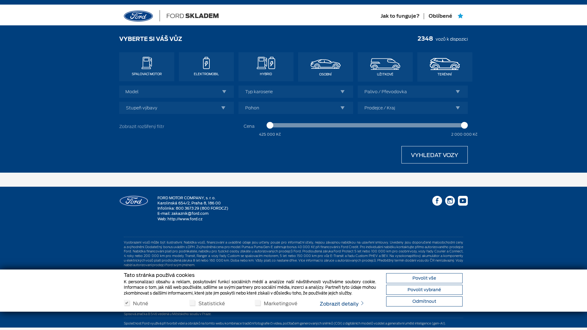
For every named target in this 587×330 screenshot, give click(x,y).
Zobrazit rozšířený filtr (141, 126)
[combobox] (176, 92)
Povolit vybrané (424, 289)
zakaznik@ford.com (190, 213)
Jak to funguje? (400, 16)
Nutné (140, 303)
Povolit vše (424, 278)
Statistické (211, 303)
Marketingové (280, 303)
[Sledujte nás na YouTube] (463, 202)
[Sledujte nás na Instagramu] (450, 202)
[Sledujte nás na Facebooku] (437, 202)
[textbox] (178, 92)
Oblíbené (441, 16)
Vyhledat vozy (434, 155)
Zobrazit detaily (340, 304)
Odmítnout (424, 301)
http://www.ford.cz (185, 219)
